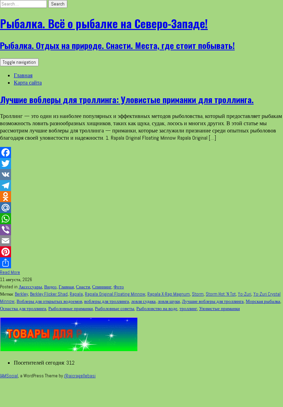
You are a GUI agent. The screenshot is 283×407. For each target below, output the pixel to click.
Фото (119, 287)
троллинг (188, 308)
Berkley (21, 294)
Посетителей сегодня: (40, 362)
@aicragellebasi (80, 376)
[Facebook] (141, 152)
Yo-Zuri (244, 294)
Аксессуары (30, 287)
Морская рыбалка (263, 301)
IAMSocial (9, 376)
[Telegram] (141, 185)
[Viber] (141, 229)
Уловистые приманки (219, 308)
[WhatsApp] (141, 218)
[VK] (141, 174)
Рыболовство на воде (156, 308)
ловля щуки (169, 301)
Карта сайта (28, 82)
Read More (10, 272)
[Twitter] (141, 163)
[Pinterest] (141, 251)
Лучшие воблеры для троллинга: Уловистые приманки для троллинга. (127, 99)
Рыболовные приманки (70, 308)
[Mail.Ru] (141, 207)
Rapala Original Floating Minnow (115, 294)
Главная (23, 75)
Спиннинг (101, 287)
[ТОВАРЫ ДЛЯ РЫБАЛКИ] (68, 349)
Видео (50, 287)
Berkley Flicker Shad (49, 294)
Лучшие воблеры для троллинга (213, 301)
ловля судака (143, 301)
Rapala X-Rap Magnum (168, 294)
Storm (198, 294)
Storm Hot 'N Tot (221, 294)
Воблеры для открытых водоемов (49, 301)
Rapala (76, 294)
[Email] (141, 240)
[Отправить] (141, 262)
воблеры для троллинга (106, 301)
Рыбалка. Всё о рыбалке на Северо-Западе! (104, 23)
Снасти (83, 287)
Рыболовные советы (114, 308)
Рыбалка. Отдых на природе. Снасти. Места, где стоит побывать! (117, 45)
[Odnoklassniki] (141, 196)
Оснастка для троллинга (23, 308)
